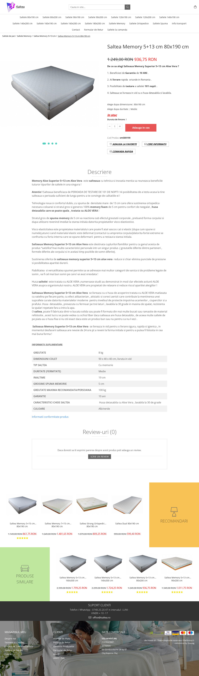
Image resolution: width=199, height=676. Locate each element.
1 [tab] (44, 143)
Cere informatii (156, 144)
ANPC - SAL (59, 658)
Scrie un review (99, 456)
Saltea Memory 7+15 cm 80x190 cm (57, 525)
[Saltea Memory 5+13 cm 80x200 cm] (142, 564)
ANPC (56, 654)
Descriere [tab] (100, 172)
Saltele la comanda (117, 29)
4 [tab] (56, 143)
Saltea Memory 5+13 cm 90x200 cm (176, 579)
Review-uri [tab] (99, 432)
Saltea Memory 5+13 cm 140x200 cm (107, 579)
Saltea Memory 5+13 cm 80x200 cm (142, 579)
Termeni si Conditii (14, 642)
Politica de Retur (61, 642)
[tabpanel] (50, 93)
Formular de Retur (93, 29)
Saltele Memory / (25, 36)
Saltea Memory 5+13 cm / (45, 36)
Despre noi (10, 638)
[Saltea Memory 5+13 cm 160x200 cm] (72, 564)
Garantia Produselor (63, 646)
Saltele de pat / (9, 36)
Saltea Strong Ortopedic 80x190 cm (92, 525)
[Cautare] (127, 7)
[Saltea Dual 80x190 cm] (127, 504)
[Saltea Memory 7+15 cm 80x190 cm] (57, 504)
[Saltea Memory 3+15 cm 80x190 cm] (22, 504)
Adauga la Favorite (124, 144)
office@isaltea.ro (101, 617)
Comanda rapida (122, 151)
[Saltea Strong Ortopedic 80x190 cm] (92, 504)
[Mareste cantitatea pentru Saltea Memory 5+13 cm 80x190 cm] (120, 126)
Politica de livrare (14, 650)
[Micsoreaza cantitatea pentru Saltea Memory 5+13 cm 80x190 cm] (109, 126)
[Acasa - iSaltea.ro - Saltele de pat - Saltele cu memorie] (17, 7)
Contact (9, 654)
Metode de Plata (61, 638)
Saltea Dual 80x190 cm (127, 523)
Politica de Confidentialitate (19, 646)
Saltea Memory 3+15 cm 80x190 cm (22, 525)
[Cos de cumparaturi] (195, 7)
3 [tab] (52, 143)
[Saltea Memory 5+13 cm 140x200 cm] (107, 564)
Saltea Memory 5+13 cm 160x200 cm (72, 579)
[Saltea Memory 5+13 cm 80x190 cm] (50, 93)
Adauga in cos (141, 127)
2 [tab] (49, 143)
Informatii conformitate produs (50, 416)
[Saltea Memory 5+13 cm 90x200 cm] (177, 564)
